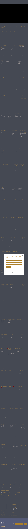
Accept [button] (25, 523)
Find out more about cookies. (3, 526)
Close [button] (22, 256)
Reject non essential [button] (19, 523)
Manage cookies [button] (11, 523)
